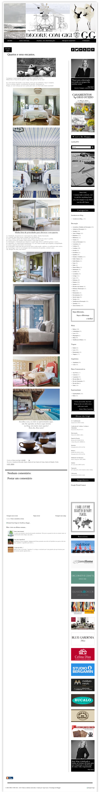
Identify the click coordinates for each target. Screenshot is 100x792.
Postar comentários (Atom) (17, 518)
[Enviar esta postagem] (29, 460)
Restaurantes (76, 293)
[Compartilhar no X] (10, 464)
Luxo (74, 278)
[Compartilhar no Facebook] (12, 464)
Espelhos (75, 254)
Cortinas (75, 246)
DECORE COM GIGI (12, 787)
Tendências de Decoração (79, 301)
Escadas (75, 250)
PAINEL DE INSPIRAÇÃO (46, 41)
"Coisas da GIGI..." (19, 547)
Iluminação (75, 269)
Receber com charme (78, 286)
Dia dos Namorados (77, 381)
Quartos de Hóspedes (49, 462)
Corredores (75, 244)
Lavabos (75, 271)
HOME (9, 41)
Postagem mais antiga (60, 515)
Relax (74, 290)
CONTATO (85, 41)
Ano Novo (75, 372)
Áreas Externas (76, 305)
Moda (74, 337)
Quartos (26, 462)
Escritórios (75, 252)
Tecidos (56, 462)
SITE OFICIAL (24, 41)
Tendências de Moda (78, 339)
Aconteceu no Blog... (78, 219)
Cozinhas (75, 248)
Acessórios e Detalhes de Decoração (82, 227)
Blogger (59, 787)
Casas (74, 364)
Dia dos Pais (76, 383)
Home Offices (76, 267)
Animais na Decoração (78, 229)
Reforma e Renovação (78, 288)
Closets (74, 239)
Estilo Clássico (76, 259)
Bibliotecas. (75, 237)
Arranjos (75, 231)
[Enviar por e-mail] (7, 464)
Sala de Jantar (76, 297)
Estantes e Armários (77, 256)
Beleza (74, 329)
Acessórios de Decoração (17, 462)
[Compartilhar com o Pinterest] (13, 464)
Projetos (75, 282)
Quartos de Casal (32, 462)
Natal (74, 385)
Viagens (75, 354)
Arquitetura (75, 362)
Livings (74, 276)
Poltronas (75, 280)
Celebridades (76, 331)
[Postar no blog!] (9, 464)
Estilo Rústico (76, 261)
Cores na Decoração (78, 242)
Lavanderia (75, 273)
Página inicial (36, 515)
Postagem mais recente (12, 515)
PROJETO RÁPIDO (68, 41)
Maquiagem (76, 335)
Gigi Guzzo (45, 787)
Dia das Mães (76, 379)
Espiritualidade (76, 393)
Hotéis (74, 348)
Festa (74, 263)
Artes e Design (76, 233)
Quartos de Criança (40, 462)
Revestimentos (76, 295)
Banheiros (75, 235)
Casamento (75, 377)
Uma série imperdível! (19, 539)
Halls (74, 265)
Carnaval (75, 374)
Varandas (75, 303)
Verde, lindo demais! (19, 531)
